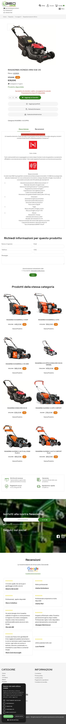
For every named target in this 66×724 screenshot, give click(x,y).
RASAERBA (18, 120)
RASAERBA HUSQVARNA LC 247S (48, 320)
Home (4, 17)
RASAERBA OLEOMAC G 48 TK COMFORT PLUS (49, 452)
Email (35, 244)
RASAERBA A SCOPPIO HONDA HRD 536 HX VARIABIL (48, 364)
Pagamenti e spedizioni (41, 680)
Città (35, 250)
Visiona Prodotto (17, 329)
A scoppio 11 (18, 17)
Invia (33, 275)
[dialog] (14, 702)
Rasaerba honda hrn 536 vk (30, 17)
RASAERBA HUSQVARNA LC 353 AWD (17, 364)
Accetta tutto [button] (8, 716)
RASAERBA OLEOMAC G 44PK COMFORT (49, 408)
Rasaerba (10, 17)
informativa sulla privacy (38, 271)
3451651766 (8, 12)
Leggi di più (15, 697)
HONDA (16, 73)
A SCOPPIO (25, 120)
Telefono (4, 250)
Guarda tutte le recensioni (33, 573)
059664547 (8, 10)
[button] (13, 720)
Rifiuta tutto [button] (19, 716)
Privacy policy (39, 675)
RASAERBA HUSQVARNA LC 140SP (17, 320)
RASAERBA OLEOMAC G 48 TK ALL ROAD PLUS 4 (17, 452)
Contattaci (38, 673)
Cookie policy (39, 678)
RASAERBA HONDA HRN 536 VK (17, 408)
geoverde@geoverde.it (12, 8)
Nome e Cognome (7, 244)
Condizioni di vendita (41, 682)
